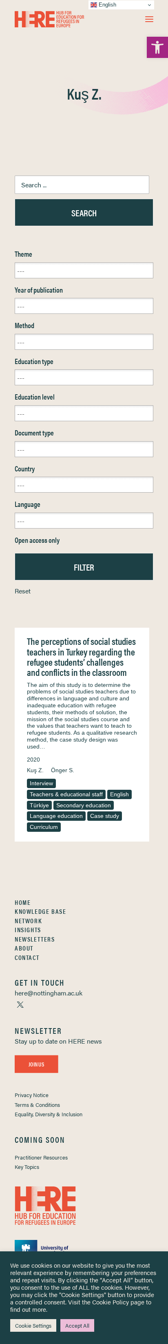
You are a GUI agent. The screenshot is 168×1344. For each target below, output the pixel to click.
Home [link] (23, 902)
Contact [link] (27, 957)
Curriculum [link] (44, 827)
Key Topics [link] (27, 1167)
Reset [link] (23, 590)
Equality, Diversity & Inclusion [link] (48, 1114)
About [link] (24, 948)
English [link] (119, 794)
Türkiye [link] (39, 805)
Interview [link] (41, 783)
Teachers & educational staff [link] (66, 794)
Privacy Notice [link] (32, 1095)
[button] (149, 19)
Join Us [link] (36, 1064)
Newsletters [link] (35, 939)
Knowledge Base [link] (40, 911)
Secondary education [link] (83, 805)
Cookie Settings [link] (33, 1325)
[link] (157, 47)
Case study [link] (104, 816)
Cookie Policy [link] (110, 1301)
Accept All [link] (77, 1325)
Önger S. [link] (62, 770)
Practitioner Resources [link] (41, 1157)
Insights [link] (28, 929)
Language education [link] (56, 816)
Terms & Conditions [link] (37, 1105)
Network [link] (28, 920)
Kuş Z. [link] (35, 770)
